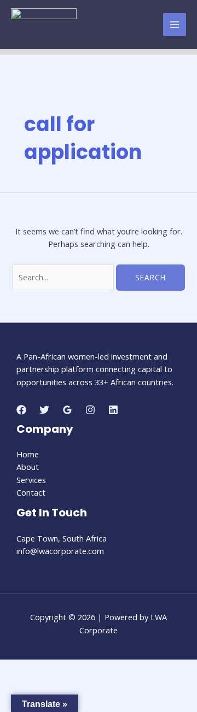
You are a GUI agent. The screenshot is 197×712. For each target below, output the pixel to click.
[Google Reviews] (67, 410)
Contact (30, 492)
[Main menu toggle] (174, 24)
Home (27, 454)
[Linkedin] (113, 410)
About (27, 466)
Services (31, 479)
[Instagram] (90, 410)
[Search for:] (64, 277)
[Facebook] (21, 410)
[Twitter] (44, 410)
